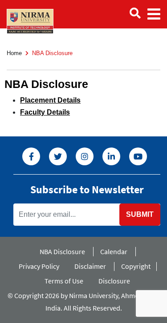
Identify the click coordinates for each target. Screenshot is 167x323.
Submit (140, 214)
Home (14, 53)
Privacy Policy (39, 266)
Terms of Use (64, 280)
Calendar (113, 251)
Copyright (136, 266)
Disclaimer (90, 266)
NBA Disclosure (62, 251)
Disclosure (114, 280)
